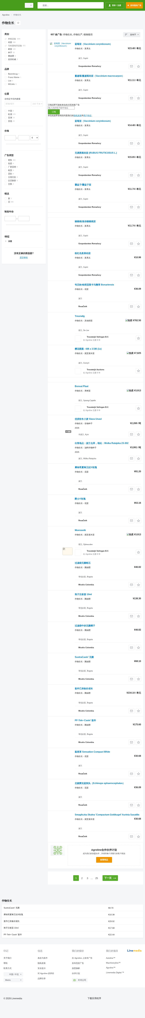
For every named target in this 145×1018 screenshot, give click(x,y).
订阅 (54, 112)
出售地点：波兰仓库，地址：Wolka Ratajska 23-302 (101, 443)
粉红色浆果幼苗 (83, 253)
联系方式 (7, 968)
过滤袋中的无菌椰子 (85, 625)
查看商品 (104, 860)
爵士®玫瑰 (80, 499)
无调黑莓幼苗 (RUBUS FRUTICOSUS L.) (96, 153)
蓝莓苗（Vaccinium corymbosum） (93, 44)
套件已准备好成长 (84, 688)
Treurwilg (80, 316)
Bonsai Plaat (81, 386)
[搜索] (40, 5)
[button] (138, 66)
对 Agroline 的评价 (46, 973)
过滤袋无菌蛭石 (83, 563)
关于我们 (7, 958)
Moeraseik (80, 530)
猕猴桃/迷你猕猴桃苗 (85, 221)
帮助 (6, 963)
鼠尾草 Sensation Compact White (92, 752)
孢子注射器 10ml (83, 594)
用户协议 (87, 115)
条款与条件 (43, 958)
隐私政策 (78, 115)
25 (96, 878)
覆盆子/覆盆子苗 (83, 184)
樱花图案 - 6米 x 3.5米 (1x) (88, 349)
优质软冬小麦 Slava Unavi (88, 419)
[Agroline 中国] (12, 5)
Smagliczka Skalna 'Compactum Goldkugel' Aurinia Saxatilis (107, 814)
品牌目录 (42, 978)
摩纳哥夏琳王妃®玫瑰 (86, 467)
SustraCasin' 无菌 (84, 657)
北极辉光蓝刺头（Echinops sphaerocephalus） (100, 783)
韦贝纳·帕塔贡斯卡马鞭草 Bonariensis (94, 284)
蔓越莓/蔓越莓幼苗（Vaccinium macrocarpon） (99, 76)
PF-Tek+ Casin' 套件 (85, 720)
